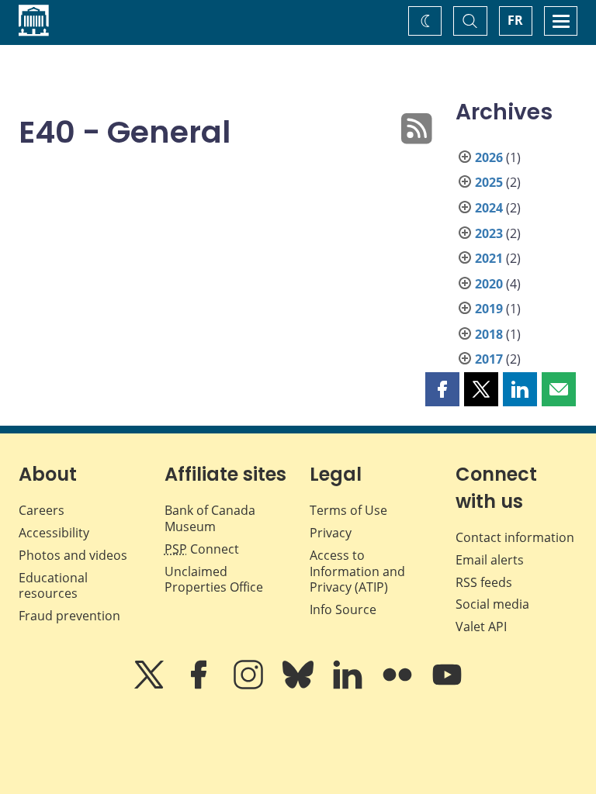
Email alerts (490, 559)
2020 (489, 283)
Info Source (343, 609)
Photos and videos (73, 555)
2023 (489, 233)
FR (515, 20)
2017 (489, 359)
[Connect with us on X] (150, 685)
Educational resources (53, 585)
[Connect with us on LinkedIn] (349, 685)
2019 (489, 308)
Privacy (331, 532)
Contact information (515, 537)
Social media (492, 604)
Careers (41, 510)
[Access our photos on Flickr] (399, 685)
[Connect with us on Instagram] (250, 685)
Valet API (481, 626)
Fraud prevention (69, 615)
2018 (489, 334)
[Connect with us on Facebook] (200, 685)
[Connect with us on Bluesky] (299, 685)
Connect (202, 549)
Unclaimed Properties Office (214, 579)
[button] (442, 389)
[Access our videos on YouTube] (447, 685)
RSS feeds (484, 582)
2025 (489, 182)
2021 (489, 258)
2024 (489, 207)
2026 (489, 157)
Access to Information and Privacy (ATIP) (357, 571)
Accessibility (54, 532)
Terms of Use (348, 510)
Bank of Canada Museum (210, 518)
